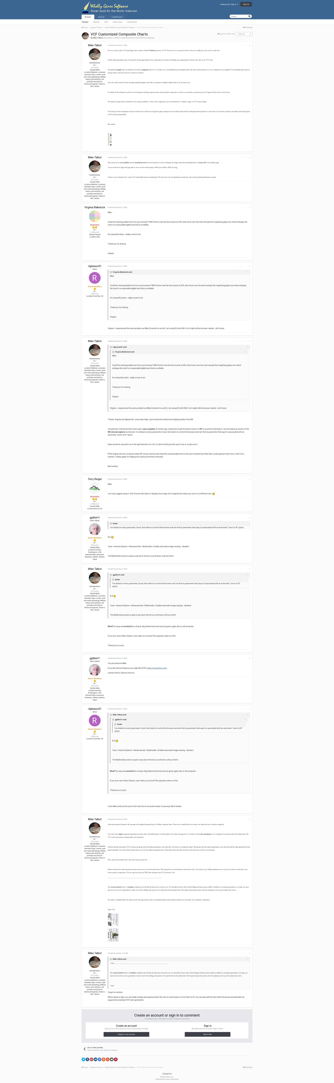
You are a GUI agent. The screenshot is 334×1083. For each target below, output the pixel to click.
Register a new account (126, 1034)
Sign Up (246, 4)
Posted (117, 45)
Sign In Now (207, 1034)
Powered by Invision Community (167, 1079)
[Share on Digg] (95, 1059)
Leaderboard (132, 22)
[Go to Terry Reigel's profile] (95, 488)
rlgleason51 (95, 266)
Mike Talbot (98, 38)
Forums (85, 22)
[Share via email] (112, 1059)
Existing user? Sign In (228, 4)
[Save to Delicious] (99, 1059)
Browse (88, 17)
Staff (106, 22)
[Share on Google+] (91, 1059)
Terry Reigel (95, 479)
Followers (241, 34)
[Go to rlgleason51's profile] (95, 278)
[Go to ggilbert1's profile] (95, 529)
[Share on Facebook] (87, 1059)
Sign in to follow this (227, 34)
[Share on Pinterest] (116, 1059)
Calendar (96, 22)
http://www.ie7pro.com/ (157, 668)
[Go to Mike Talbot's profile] (85, 35)
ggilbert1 (95, 517)
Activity (101, 17)
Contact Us (167, 1074)
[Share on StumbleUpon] (107, 1059)
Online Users (117, 22)
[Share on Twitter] (83, 1059)
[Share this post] (249, 45)
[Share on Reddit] (103, 1059)
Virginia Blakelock (94, 207)
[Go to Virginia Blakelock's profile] (95, 216)
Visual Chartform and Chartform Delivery (137, 38)
